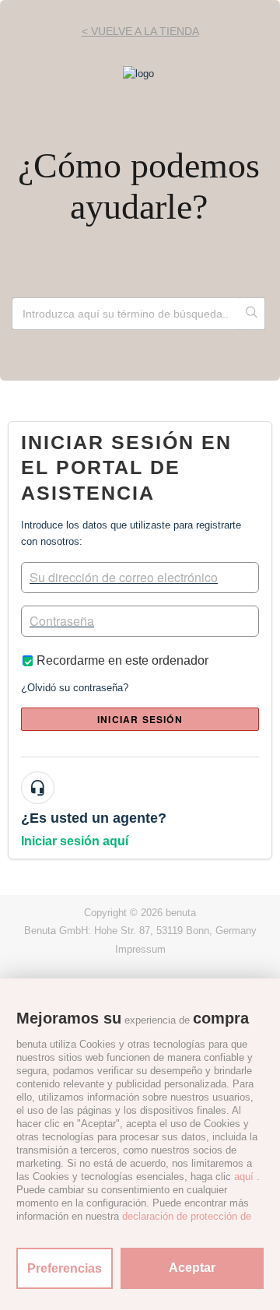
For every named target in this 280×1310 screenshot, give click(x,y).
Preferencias (64, 1268)
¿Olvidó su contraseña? (74, 688)
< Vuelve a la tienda (140, 31)
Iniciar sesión (140, 719)
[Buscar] (252, 313)
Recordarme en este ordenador (122, 660)
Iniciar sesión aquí (74, 841)
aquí (244, 1176)
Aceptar (192, 1267)
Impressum (140, 949)
